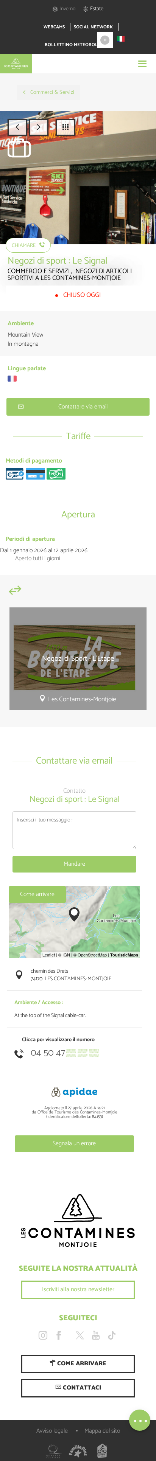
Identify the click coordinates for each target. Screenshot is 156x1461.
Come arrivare (37, 894)
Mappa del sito (102, 1431)
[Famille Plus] (78, 1451)
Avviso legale (52, 1431)
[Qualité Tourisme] (53, 1451)
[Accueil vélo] (102, 1451)
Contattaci (81, 1388)
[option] (78, 661)
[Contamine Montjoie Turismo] (78, 1221)
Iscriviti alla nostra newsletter (78, 1289)
